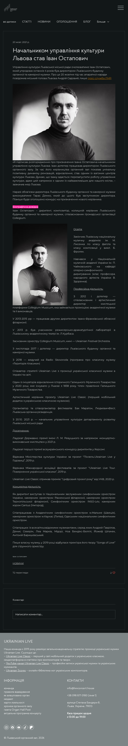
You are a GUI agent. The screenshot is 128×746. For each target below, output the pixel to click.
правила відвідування (17, 692)
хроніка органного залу (18, 706)
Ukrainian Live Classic (18, 656)
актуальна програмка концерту (22, 713)
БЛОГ (87, 21)
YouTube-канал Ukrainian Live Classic (27, 663)
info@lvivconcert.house (80, 688)
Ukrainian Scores (16, 670)
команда (9, 688)
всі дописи (9, 21)
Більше (101, 21)
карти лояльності (14, 702)
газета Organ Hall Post (17, 709)
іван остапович (20, 556)
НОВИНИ (44, 21)
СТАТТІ (27, 21)
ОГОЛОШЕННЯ (67, 21)
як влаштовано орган (17, 695)
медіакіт (8, 699)
